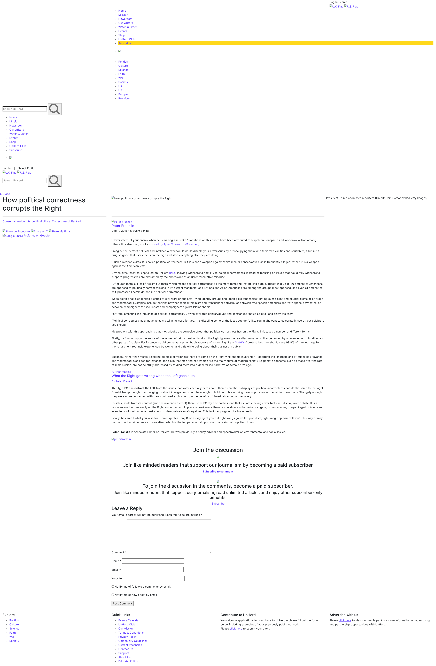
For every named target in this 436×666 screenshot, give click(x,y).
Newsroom (125, 18)
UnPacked (74, 221)
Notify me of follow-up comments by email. (143, 586)
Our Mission (126, 628)
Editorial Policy (128, 661)
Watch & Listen (127, 27)
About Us (124, 657)
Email (116, 569)
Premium (124, 98)
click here (236, 628)
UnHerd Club (126, 39)
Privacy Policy (127, 636)
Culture (123, 65)
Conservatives (12, 221)
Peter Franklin (123, 226)
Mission (123, 14)
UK (120, 86)
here (172, 273)
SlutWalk (240, 342)
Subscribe (124, 43)
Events (122, 31)
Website (117, 578)
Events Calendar (128, 620)
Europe (123, 94)
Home (122, 10)
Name (116, 561)
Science (123, 69)
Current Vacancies (130, 645)
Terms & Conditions (131, 632)
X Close (5, 194)
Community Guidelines (132, 640)
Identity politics (31, 221)
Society (123, 82)
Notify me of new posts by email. (136, 594)
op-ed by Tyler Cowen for (175, 244)
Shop (121, 35)
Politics (123, 61)
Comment (119, 552)
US (120, 90)
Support (123, 653)
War (120, 78)
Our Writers (125, 23)
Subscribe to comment (218, 471)
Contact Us (125, 649)
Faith (121, 74)
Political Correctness (54, 221)
